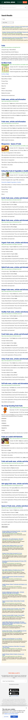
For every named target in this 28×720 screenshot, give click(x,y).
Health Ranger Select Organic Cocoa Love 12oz (13, 654)
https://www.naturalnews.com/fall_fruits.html (10, 385)
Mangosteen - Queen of (11, 144)
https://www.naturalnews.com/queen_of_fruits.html (12, 507)
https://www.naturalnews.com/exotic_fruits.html (11, 199)
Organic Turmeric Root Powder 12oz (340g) (13, 608)
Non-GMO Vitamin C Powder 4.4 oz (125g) (13, 570)
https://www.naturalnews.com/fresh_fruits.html (11, 336)
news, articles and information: (13, 99)
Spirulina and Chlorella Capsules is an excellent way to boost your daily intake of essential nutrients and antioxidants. (13, 565)
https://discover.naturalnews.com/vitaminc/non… (12, 571)
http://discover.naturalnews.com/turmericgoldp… (12, 33)
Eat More (6, 63)
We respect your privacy (14, 684)
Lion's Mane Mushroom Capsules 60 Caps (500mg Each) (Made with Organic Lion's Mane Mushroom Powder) (14, 623)
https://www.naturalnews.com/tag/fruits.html (10, 47)
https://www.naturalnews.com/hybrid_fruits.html (11, 269)
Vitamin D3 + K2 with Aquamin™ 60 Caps (12, 539)
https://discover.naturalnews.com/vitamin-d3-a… (12, 540)
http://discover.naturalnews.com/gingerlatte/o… (12, 594)
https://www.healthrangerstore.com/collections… (12, 625)
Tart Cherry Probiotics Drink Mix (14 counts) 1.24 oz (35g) (13, 647)
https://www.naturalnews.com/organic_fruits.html (11, 244)
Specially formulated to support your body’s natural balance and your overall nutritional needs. (13, 542)
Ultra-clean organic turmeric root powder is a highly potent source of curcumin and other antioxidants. (13, 612)
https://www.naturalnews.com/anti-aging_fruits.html (12, 485)
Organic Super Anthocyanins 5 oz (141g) (12, 545)
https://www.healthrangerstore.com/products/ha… (12, 38)
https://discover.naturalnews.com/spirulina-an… (12, 563)
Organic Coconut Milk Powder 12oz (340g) (13, 615)
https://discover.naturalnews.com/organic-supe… (12, 546)
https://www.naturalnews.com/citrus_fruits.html (11, 360)
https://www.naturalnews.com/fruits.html (10, 101)
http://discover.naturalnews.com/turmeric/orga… (12, 609)
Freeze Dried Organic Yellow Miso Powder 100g (13, 601)
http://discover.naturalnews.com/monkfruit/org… (12, 533)
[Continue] (25, 681)
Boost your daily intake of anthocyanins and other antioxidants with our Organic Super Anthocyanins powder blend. (13, 549)
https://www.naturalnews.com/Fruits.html (10, 123)
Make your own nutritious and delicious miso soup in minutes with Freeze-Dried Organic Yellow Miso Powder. (14, 605)
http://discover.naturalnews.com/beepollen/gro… (12, 632)
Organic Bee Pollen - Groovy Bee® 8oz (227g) (14, 631)
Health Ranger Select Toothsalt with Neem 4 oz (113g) (14, 585)
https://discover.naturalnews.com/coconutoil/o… (12, 554)
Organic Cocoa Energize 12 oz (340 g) (12, 638)
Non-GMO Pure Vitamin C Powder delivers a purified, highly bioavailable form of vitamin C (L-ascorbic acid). (14, 573)
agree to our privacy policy (11, 713)
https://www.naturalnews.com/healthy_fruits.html (11, 313)
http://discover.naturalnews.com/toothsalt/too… (12, 586)
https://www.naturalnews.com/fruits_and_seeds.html (12, 463)
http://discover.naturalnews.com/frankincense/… (12, 578)
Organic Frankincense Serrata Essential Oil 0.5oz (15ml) (13, 577)
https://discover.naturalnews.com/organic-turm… (12, 27)
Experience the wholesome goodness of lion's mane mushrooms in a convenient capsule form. (13, 627)
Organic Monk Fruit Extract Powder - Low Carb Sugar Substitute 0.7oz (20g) (14, 531)
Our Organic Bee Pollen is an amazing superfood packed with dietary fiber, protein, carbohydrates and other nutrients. (14, 634)
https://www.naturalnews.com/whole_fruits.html (11, 222)
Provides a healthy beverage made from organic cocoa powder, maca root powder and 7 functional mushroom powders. (14, 659)
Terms (11, 700)
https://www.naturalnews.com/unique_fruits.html (11, 291)
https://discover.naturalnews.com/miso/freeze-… (12, 603)
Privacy (8, 700)
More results (4, 526)
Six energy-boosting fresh (12, 406)
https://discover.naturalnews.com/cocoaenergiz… (12, 639)
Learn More (6, 716)
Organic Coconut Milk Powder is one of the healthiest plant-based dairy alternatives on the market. (13, 618)
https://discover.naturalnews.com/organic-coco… (12, 616)
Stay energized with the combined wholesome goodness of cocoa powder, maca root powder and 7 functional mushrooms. (14, 642)
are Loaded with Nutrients (11, 437)
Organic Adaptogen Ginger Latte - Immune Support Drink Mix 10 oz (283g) (13, 592)
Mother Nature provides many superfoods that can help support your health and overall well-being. (14, 650)
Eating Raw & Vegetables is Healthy (11, 182)
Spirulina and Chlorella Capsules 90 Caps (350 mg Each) (14, 561)
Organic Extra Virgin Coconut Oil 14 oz (12, 553)
